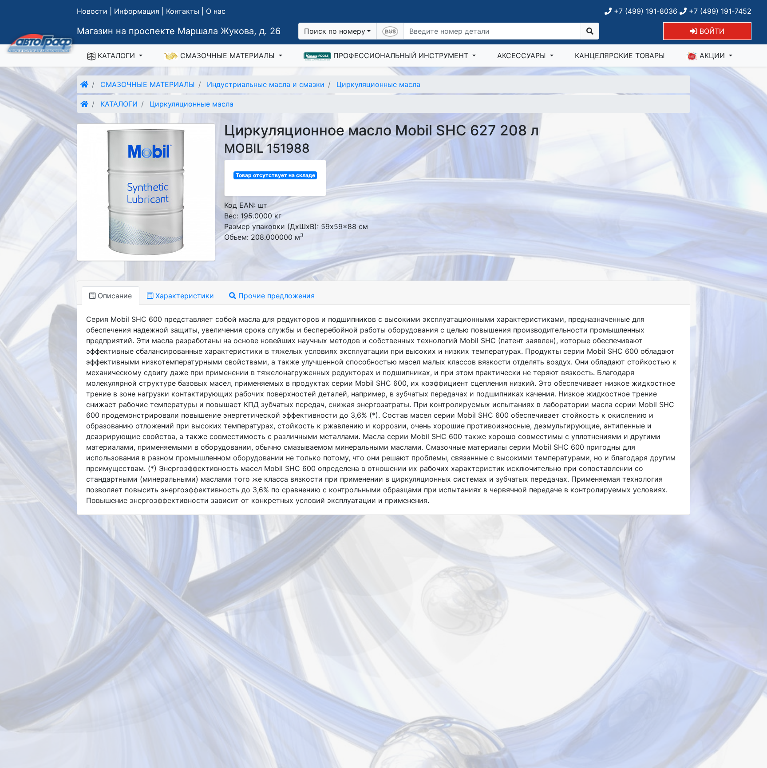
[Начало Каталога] (84, 84)
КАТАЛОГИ (116, 55)
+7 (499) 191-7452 (719, 11)
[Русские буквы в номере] (390, 31)
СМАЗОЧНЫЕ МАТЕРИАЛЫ (227, 55)
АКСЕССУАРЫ (522, 55)
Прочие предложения (275, 295)
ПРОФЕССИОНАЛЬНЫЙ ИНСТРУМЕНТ (400, 55)
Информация (136, 11)
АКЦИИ (712, 55)
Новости (92, 11)
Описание (113, 295)
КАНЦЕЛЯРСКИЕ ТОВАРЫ (620, 55)
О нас (215, 11)
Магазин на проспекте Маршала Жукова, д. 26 (179, 31)
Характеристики (183, 295)
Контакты (182, 11)
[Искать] (590, 31)
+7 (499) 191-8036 (644, 11)
